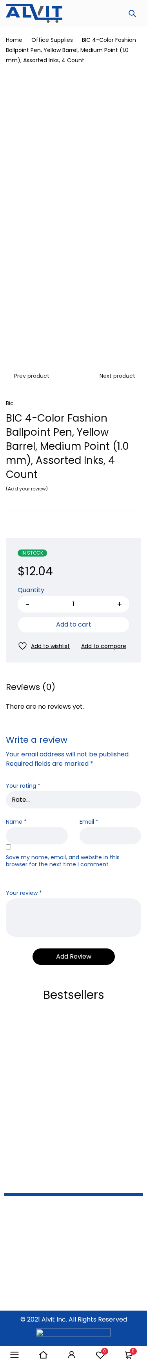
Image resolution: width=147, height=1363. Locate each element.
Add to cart (73, 624)
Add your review (27, 488)
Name (16, 822)
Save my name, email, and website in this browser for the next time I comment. (63, 861)
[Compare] (103, 646)
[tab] (30, 687)
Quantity (31, 590)
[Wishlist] (44, 646)
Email (89, 822)
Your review (24, 893)
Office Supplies (52, 40)
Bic (10, 403)
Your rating (23, 786)
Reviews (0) (30, 687)
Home (14, 40)
